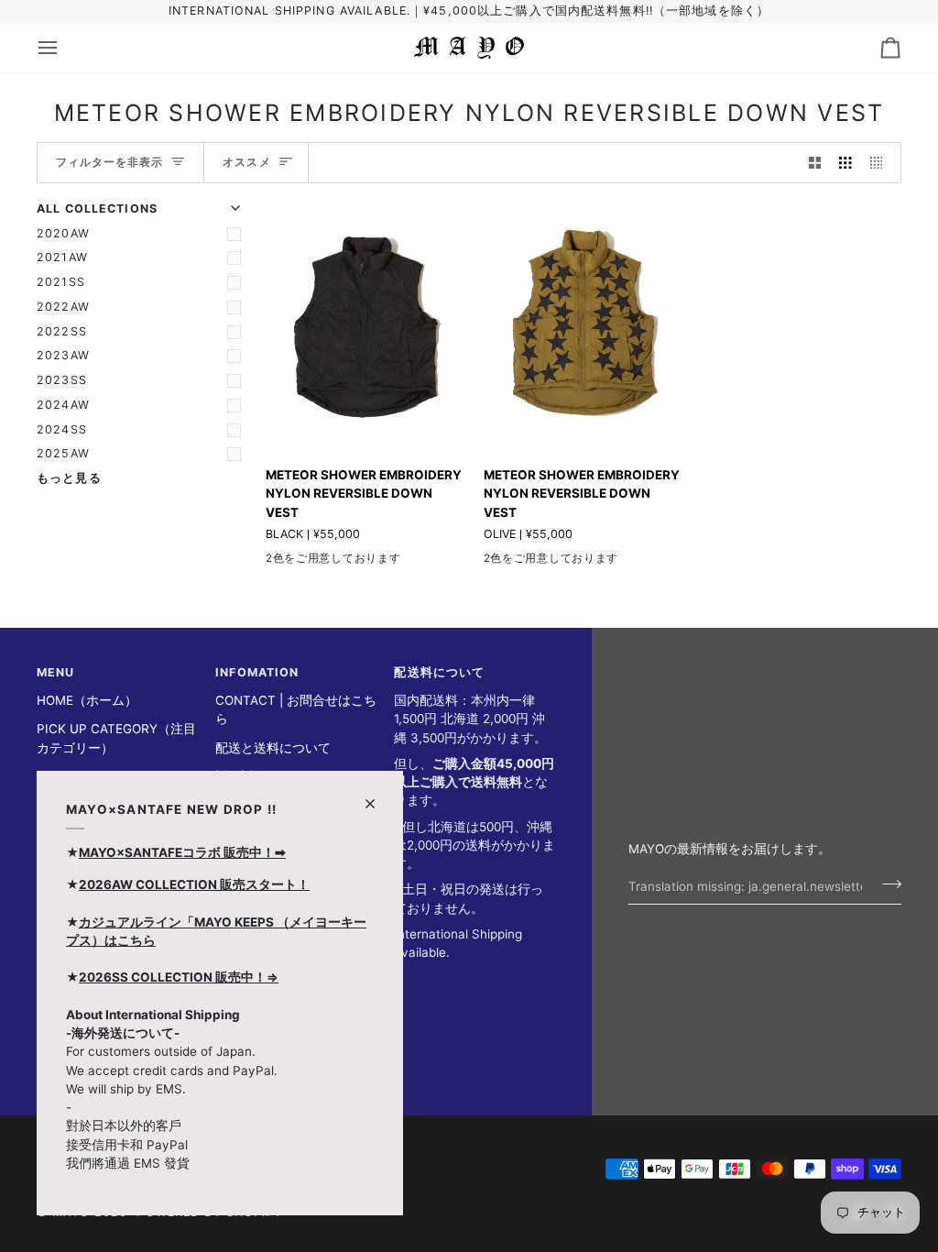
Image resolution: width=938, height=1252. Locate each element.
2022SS (62, 331)
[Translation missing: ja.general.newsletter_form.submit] (886, 883)
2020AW (63, 233)
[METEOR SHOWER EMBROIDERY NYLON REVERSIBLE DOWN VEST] (366, 326)
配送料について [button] (439, 672)
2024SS (62, 429)
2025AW (63, 453)
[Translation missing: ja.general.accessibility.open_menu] (64, 47)
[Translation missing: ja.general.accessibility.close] (378, 796)
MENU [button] (56, 672)
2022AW (63, 306)
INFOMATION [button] (257, 672)
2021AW (62, 257)
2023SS (62, 380)
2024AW (63, 405)
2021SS (61, 282)
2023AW (63, 355)
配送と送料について (273, 748)
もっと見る (69, 478)
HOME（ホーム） (87, 700)
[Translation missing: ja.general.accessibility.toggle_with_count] (815, 162)
